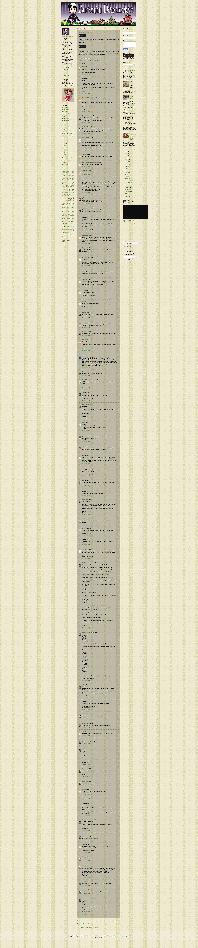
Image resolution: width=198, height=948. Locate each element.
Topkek (64, 225)
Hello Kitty (64, 143)
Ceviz (67, 174)
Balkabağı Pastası (70, 171)
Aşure (68, 169)
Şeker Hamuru (97, 60)
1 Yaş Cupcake (65, 107)
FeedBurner (132, 262)
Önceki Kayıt (116, 921)
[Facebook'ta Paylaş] (88, 58)
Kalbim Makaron (127, 122)
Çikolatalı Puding (68, 232)
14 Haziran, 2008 (86, 852)
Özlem (83, 844)
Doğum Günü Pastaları (67, 133)
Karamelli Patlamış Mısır (66, 192)
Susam (68, 219)
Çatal (70, 226)
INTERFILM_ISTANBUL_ (129, 223)
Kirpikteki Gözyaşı (86, 126)
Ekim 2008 (127, 174)
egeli (83, 455)
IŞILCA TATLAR (85, 404)
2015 (126, 153)
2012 (126, 159)
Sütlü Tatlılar (68, 221)
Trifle (67, 225)
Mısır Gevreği (70, 211)
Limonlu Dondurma (66, 201)
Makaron (66, 206)
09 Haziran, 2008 (86, 535)
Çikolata (68, 228)
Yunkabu (84, 312)
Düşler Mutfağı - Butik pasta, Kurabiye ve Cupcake (94, 97)
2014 (126, 155)
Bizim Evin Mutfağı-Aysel (88, 379)
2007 (126, 196)
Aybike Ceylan (85, 339)
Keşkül (66, 195)
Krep (73, 197)
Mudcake (64, 208)
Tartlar (72, 221)
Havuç (63, 185)
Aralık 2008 (127, 170)
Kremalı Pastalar (66, 197)
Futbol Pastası (65, 141)
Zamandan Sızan (86, 115)
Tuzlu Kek (72, 225)
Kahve (63, 189)
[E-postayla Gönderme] (81, 58)
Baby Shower (65, 111)
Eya (83, 301)
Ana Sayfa (99, 921)
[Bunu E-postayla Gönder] (83, 58)
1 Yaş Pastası (65, 109)
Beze (63, 172)
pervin (83, 881)
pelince (84, 789)
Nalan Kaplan (85, 731)
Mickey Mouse (65, 148)
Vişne (68, 226)
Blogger (126, 936)
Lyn (83, 739)
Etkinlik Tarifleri (65, 139)
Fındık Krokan (65, 178)
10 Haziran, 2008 (86, 719)
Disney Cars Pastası (67, 126)
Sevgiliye (64, 154)
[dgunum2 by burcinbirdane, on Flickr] (82, 35)
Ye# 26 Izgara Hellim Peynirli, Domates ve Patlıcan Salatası (133, 136)
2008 (126, 168)
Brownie (64, 174)
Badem (72, 169)
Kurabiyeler (69, 199)
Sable (66, 218)
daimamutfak (85, 835)
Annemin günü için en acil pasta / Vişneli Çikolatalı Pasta (129, 111)
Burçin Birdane (65, 120)
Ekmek (69, 175)
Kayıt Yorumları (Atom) (86, 923)
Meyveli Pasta (70, 207)
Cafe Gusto (84, 279)
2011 (126, 161)
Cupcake (85, 60)
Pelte (68, 214)
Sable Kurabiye (71, 218)
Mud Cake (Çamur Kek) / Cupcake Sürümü (132, 97)
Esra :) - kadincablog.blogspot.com (90, 162)
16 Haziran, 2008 (86, 860)
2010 (126, 164)
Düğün (63, 137)
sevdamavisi (85, 713)
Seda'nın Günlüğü (86, 519)
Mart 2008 (127, 189)
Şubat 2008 (127, 191)
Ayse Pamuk (85, 371)
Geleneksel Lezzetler (68, 183)
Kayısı (72, 192)
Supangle (64, 219)
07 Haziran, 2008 (86, 400)
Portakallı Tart (68, 217)
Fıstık (72, 179)
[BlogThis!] (85, 58)
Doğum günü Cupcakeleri (67, 135)
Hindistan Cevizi (68, 186)
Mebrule (84, 290)
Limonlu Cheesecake (70, 200)
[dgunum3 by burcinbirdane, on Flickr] (82, 46)
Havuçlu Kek (68, 185)
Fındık (72, 176)
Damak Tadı (85, 768)
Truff (69, 225)
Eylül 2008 (127, 176)
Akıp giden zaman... (85, 32)
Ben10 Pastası (65, 118)
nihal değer (84, 322)
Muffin (67, 208)
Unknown (84, 154)
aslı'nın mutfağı (85, 723)
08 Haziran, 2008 (86, 486)
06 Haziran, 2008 (86, 74)
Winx (63, 155)
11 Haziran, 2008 (86, 764)
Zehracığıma (85, 54)
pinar (83, 857)
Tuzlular (64, 226)
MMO (83, 684)
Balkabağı (64, 171)
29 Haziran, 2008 (86, 911)
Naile (83, 480)
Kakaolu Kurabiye (68, 191)
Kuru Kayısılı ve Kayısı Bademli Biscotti (129, 71)
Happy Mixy (85, 549)
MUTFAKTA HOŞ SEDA (87, 170)
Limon (63, 200)
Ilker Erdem (85, 331)
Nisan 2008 (127, 187)
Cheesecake (71, 174)
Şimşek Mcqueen (66, 164)
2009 (126, 166)
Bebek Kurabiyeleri (66, 113)
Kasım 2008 (127, 172)
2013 (126, 157)
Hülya (83, 392)
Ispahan (66, 188)
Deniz (83, 355)
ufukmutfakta (85, 235)
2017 (126, 151)
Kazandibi (64, 194)
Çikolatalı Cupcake (65, 230)
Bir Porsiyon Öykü (86, 257)
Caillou (63, 122)
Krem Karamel (71, 195)
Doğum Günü (90, 60)
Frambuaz (68, 176)
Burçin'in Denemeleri (87, 562)
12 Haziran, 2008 (86, 798)
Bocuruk (84, 247)
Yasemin (84, 446)
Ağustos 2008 (128, 178)
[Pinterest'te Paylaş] (89, 58)
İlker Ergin (84, 528)
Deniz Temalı (65, 124)
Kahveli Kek (70, 189)
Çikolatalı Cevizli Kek (70, 229)
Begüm (83, 197)
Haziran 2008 (128, 182)
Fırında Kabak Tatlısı (66, 179)
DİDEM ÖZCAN (85, 137)
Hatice (83, 435)
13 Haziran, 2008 (86, 840)
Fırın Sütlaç (71, 178)
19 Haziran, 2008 (86, 885)
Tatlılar (64, 223)
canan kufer (85, 499)
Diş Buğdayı (65, 131)
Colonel (110, 936)
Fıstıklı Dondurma (66, 181)
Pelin (83, 422)
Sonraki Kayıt (81, 921)
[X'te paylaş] (86, 58)
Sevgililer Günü (65, 152)
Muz (70, 208)
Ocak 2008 (127, 193)
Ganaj (72, 182)
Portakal (67, 215)
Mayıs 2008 (127, 185)
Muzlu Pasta (68, 210)
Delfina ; (84, 66)
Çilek (73, 232)
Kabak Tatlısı (71, 188)
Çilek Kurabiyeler (66, 233)
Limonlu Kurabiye (67, 204)
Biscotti (67, 172)
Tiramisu (72, 223)
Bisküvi (72, 172)
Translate (128, 246)
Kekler (68, 194)
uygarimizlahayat (86, 208)
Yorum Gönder (84, 914)
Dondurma (64, 175)
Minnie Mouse (65, 150)
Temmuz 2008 (128, 180)
